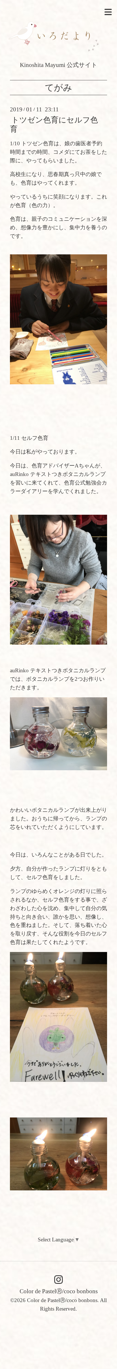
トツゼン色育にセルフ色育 (54, 124)
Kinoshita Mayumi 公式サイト (58, 65)
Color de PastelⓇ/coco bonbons (59, 1291)
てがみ (58, 88)
